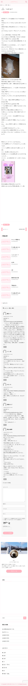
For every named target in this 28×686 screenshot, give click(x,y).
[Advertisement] (14, 206)
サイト (4, 513)
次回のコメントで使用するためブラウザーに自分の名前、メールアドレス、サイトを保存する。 (14, 519)
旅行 (5, 655)
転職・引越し (5, 12)
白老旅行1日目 (5, 641)
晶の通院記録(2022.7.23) (8, 629)
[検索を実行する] (24, 618)
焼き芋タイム (5, 632)
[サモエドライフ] (14, 2)
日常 (5, 658)
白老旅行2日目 (5, 638)
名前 (4, 503)
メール (5, 508)
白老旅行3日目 (5, 635)
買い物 (5, 667)
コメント (5, 487)
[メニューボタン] (2, 2)
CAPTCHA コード (6, 526)
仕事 (5, 652)
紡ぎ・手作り (7, 664)
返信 (5, 346)
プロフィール (14, 571)
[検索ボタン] (26, 2)
